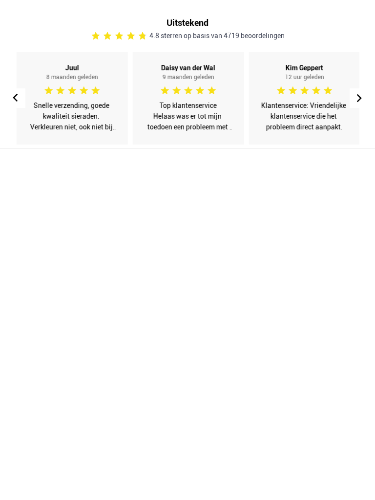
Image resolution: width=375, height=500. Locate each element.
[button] (359, 98)
